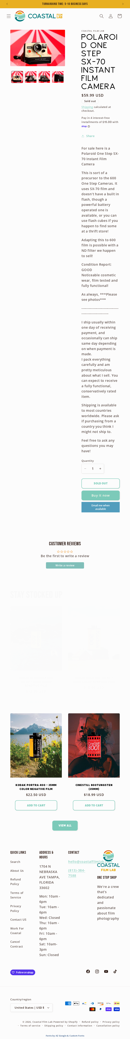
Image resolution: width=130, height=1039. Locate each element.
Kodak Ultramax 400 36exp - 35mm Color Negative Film (36, 682)
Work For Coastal (17, 930)
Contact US (18, 919)
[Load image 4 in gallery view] (58, 77)
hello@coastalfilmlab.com (90, 861)
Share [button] (90, 136)
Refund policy (90, 1021)
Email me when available (100, 507)
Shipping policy (53, 1025)
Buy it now (100, 495)
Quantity (87, 461)
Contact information (79, 1025)
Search (15, 862)
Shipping (87, 107)
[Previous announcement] (6, 3)
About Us (17, 871)
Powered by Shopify (65, 1021)
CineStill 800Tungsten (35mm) (94, 787)
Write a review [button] (65, 565)
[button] (8, 16)
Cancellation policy (108, 1025)
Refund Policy (15, 881)
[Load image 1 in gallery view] (17, 77)
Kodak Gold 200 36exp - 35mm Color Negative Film (94, 680)
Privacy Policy (15, 908)
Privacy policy (111, 1021)
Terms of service (30, 1025)
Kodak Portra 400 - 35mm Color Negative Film (36, 787)
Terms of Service (16, 895)
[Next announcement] (123, 3)
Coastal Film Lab (42, 1021)
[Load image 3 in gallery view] (44, 77)
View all (65, 825)
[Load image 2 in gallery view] (30, 77)
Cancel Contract (16, 944)
